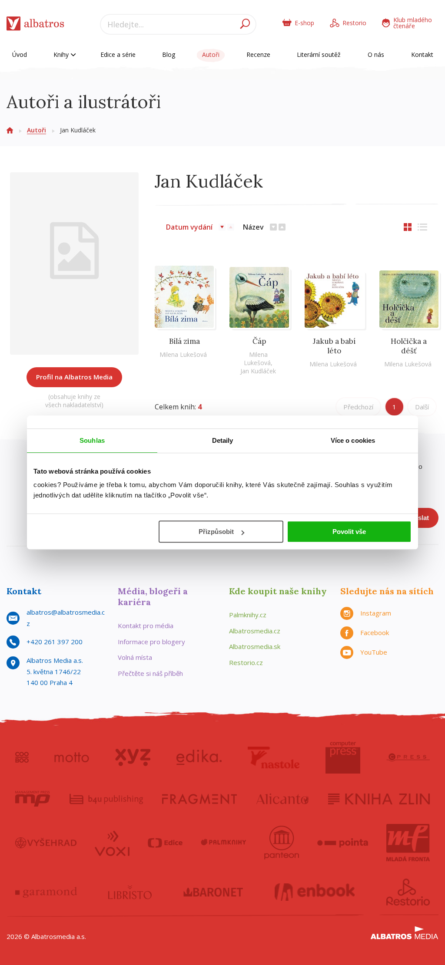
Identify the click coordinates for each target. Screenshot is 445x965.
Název (253, 227)
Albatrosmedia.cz (254, 630)
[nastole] (274, 757)
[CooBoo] (22, 757)
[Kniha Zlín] (378, 798)
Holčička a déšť (409, 346)
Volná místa (135, 657)
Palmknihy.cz (247, 614)
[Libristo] (130, 892)
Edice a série (118, 54)
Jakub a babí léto (334, 346)
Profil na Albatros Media (74, 376)
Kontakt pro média (145, 625)
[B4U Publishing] (106, 798)
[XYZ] (132, 757)
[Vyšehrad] (46, 842)
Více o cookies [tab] (353, 440)
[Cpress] (408, 757)
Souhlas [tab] (92, 440)
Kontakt (422, 54)
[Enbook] (315, 892)
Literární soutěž (319, 54)
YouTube (373, 652)
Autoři (210, 54)
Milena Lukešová (183, 354)
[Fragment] (199, 798)
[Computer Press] (343, 757)
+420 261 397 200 (55, 641)
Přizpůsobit (216, 531)
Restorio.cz (246, 662)
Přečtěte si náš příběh (150, 673)
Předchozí (358, 406)
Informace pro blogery (151, 641)
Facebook (374, 632)
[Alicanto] (283, 798)
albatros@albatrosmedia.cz (66, 618)
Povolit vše (349, 531)
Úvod (19, 54)
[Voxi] (112, 842)
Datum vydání (189, 227)
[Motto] (72, 757)
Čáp (259, 341)
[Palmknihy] (223, 842)
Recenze (258, 54)
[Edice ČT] (165, 842)
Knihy (61, 54)
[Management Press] (33, 798)
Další (422, 406)
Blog (168, 54)
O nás (376, 54)
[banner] (35, 25)
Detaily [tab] (222, 440)
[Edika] (199, 757)
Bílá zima (184, 341)
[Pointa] (343, 842)
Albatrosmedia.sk (254, 646)
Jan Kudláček (258, 371)
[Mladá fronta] (408, 842)
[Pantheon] (282, 842)
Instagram (375, 613)
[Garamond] (46, 892)
